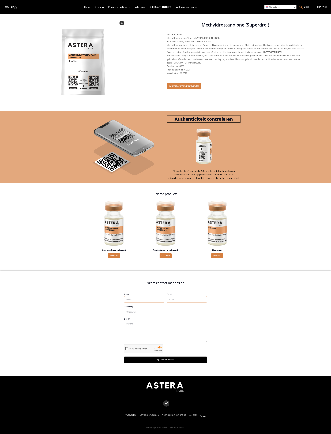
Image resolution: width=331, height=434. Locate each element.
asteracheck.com (176, 178)
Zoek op (203, 416)
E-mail (169, 294)
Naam (126, 294)
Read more (114, 256)
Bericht (127, 319)
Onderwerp (128, 306)
